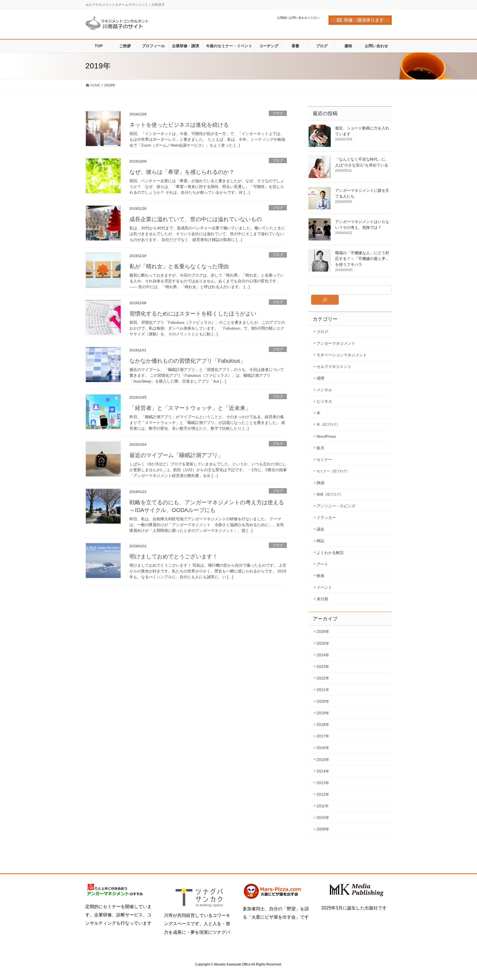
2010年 (323, 817)
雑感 (320, 483)
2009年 (323, 829)
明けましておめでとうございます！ (173, 556)
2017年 (323, 736)
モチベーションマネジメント (342, 355)
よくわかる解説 (330, 552)
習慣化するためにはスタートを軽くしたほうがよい (192, 314)
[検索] (325, 300)
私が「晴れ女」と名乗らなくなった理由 (179, 266)
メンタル (324, 390)
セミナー (324, 459)
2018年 (323, 724)
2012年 (323, 794)
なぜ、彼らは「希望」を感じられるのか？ (181, 172)
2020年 (323, 701)
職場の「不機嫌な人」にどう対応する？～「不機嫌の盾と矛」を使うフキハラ (362, 259)
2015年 (323, 759)
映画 (320, 576)
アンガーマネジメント (336, 343)
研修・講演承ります (364, 20)
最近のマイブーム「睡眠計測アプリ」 (176, 455)
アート (322, 564)
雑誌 (320, 540)
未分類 (322, 599)
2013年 (323, 783)
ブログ (277, 113)
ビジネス (324, 401)
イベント (324, 587)
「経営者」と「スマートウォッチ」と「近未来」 (190, 408)
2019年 (323, 713)
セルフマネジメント (334, 366)
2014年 (323, 771)
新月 (320, 448)
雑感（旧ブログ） (330, 494)
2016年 (323, 747)
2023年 (323, 666)
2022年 (323, 678)
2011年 (323, 806)
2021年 (323, 690)
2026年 (323, 631)
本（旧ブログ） (328, 424)
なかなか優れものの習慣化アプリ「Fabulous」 (187, 361)
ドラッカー (326, 517)
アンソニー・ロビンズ (336, 506)
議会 (320, 529)
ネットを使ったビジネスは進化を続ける (179, 125)
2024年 (323, 655)
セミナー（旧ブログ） (333, 471)
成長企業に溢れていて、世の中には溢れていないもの (195, 219)
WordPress (326, 436)
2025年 (323, 643)
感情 (320, 378)
